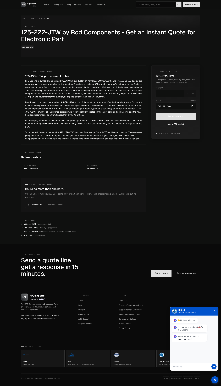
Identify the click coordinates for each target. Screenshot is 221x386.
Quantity (159, 88)
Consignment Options (127, 319)
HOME (46, 4)
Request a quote (85, 323)
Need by (176, 100)
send (214, 366)
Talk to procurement (186, 273)
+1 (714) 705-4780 (28, 318)
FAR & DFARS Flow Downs (129, 314)
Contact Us (100, 4)
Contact (81, 310)
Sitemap (77, 4)
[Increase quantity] (193, 93)
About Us (88, 4)
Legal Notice (124, 300)
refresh (214, 311)
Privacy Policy (125, 323)
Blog (69, 4)
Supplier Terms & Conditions (130, 310)
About (80, 300)
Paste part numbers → (56, 205)
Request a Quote (191, 4)
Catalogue (57, 4)
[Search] (178, 4)
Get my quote (174, 116)
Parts (32, 18)
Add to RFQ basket (176, 124)
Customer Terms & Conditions (131, 305)
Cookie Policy (124, 328)
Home (23, 18)
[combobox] (156, 5)
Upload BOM (36, 204)
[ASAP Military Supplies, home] (28, 4)
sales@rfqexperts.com (46, 318)
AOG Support (83, 319)
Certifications (83, 314)
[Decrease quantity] (187, 93)
